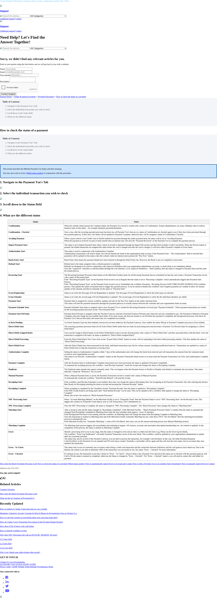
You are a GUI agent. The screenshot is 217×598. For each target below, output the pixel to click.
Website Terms (24, 567)
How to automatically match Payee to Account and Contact (109, 464)
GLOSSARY (5, 564)
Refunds (33, 567)
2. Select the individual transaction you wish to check (27, 110)
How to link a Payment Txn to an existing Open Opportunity (157, 464)
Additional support (7, 19)
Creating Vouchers (7, 489)
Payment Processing (46, 97)
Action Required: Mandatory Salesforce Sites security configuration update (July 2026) (34, 1)
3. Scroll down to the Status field (19, 113)
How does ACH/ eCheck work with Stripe (17, 526)
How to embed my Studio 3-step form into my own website (23, 509)
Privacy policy (5, 567)
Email (2, 72)
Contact (18, 19)
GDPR (14, 567)
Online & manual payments (25, 97)
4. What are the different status (18, 117)
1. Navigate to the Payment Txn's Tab (21, 106)
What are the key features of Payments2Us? (17, 498)
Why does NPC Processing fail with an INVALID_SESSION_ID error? (28, 535)
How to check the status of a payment (71, 97)
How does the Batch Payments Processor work (18, 464)
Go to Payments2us (17, 562)
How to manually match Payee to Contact (198, 464)
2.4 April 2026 (6, 544)
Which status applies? (34, 173)
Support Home (6, 97)
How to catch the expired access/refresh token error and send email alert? (29, 518)
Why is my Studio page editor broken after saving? (20, 552)
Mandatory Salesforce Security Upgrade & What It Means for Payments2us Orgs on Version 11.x (38, 513)
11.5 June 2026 (6, 539)
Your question (5, 75)
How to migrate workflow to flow (13, 531)
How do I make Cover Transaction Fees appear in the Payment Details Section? (31, 522)
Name (2, 69)
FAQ (13, 564)
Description (4, 81)
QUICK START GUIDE (26, 564)
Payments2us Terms (45, 567)
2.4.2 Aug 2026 (6, 548)
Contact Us (4, 562)
